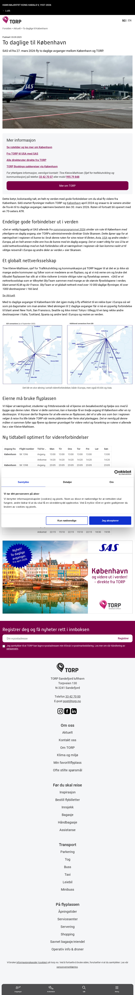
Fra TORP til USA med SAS (22, 153)
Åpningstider (67, 911)
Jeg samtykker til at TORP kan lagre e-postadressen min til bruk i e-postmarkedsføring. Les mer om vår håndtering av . (66, 647)
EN (129, 20)
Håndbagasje (67, 822)
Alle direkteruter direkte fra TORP (26, 160)
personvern (12, 648)
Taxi (68, 874)
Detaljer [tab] (67, 482)
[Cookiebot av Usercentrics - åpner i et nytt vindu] (116, 472)
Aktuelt (17, 28)
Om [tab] (111, 482)
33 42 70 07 (46, 176)
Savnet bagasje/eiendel (67, 941)
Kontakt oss (67, 740)
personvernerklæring (67, 966)
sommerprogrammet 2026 (69, 229)
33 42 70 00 (73, 696)
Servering (68, 926)
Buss (67, 867)
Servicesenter (67, 919)
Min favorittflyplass (67, 762)
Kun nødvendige (66, 520)
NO (124, 20)
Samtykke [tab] (23, 482)
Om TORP (67, 747)
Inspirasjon (68, 792)
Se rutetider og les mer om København (29, 147)
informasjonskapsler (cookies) (31, 962)
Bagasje (67, 814)
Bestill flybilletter (67, 799)
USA (104, 237)
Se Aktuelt (8, 295)
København (74, 203)
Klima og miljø (67, 755)
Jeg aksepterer (110, 520)
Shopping (67, 934)
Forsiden (6, 28)
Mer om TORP (67, 185)
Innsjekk (68, 807)
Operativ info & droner (68, 949)
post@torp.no (72, 701)
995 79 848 (72, 176)
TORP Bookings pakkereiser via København (32, 166)
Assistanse (67, 830)
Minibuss (67, 889)
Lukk (7, 10)
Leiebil (67, 882)
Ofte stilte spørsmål (67, 770)
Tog (67, 859)
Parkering (67, 851)
